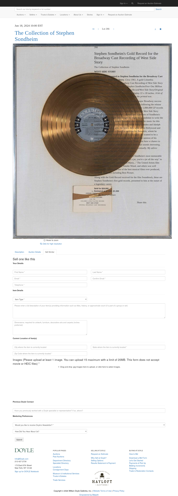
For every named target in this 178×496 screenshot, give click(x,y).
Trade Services (59, 480)
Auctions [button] (20, 14)
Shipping (132, 468)
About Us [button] (78, 14)
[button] (132, 3)
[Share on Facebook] (149, 202)
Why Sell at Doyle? (98, 458)
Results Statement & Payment (103, 463)
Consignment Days (61, 469)
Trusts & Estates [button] (48, 14)
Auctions (56, 454)
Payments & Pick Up (137, 463)
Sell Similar (49, 252)
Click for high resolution (52, 243)
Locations (57, 467)
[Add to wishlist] (160, 29)
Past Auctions (58, 456)
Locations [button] (64, 14)
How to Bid (133, 454)
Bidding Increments (137, 465)
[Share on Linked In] (158, 202)
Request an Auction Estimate (149, 3)
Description (19, 252)
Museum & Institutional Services (66, 473)
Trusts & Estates (59, 476)
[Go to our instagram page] (161, 202)
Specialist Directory (61, 463)
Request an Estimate (99, 454)
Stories (90, 14)
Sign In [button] (123, 3)
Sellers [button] (32, 14)
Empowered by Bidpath (89, 494)
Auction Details (35, 252)
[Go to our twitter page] (20, 483)
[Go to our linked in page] (23, 483)
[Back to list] (93, 29)
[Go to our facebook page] (16, 483)
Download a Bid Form (138, 458)
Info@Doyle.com (21, 458)
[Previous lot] (98, 29)
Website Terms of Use (102, 490)
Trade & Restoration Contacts (141, 471)
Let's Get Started (136, 460)
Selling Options (97, 460)
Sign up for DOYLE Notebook (27, 471)
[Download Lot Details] (155, 29)
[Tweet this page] (154, 202)
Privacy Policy (118, 490)
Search (159, 9)
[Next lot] (113, 29)
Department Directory (62, 460)
